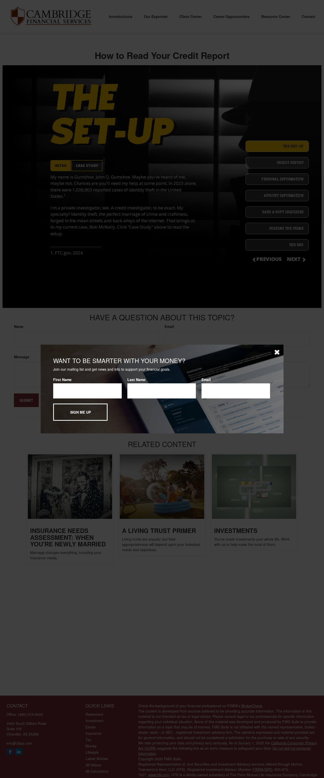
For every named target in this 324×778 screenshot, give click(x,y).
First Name (62, 379)
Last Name (136, 379)
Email (206, 379)
